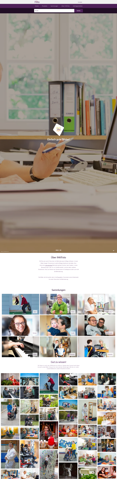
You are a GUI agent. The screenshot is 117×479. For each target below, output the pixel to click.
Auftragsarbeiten (78, 6)
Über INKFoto (65, 6)
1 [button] (56, 250)
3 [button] (59, 250)
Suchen (78, 10)
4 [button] (60, 250)
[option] (58, 132)
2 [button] (57, 250)
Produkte (44, 6)
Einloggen (80, 2)
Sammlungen (54, 6)
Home (37, 6)
